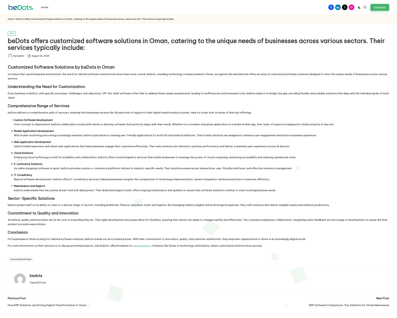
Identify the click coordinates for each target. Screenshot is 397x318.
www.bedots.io (142, 245)
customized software (20, 259)
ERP (12, 33)
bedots (36, 275)
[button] (379, 7)
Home (11, 19)
